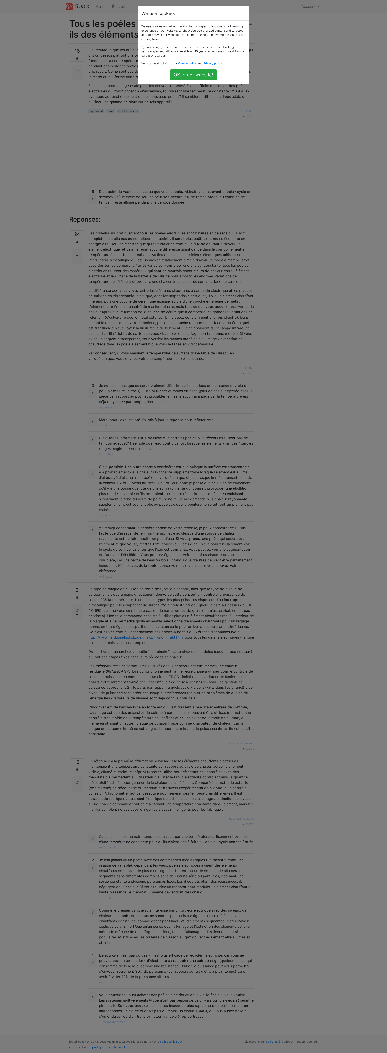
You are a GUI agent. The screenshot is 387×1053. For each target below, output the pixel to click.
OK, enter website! (193, 74)
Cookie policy (187, 63)
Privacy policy (212, 63)
